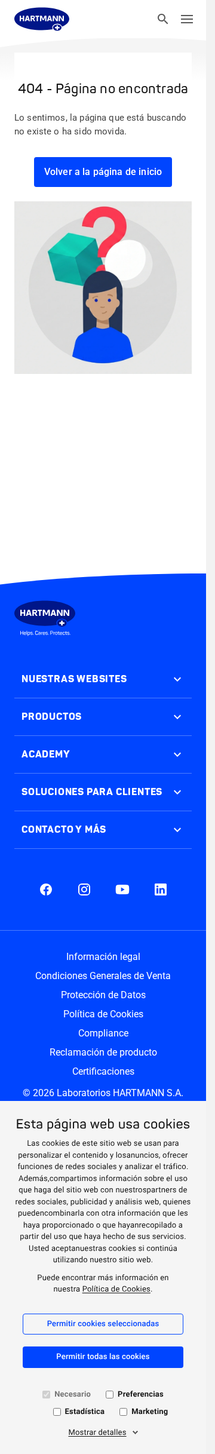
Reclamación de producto (103, 1052)
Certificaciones (103, 1071)
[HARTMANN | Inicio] (41, 19)
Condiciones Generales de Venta (103, 975)
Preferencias (141, 1394)
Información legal (103, 956)
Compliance (103, 1033)
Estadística (85, 1411)
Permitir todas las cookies (102, 1356)
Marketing (149, 1411)
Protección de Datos (103, 995)
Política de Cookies (116, 1289)
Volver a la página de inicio (103, 171)
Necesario (72, 1394)
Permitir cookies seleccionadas (103, 1324)
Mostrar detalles (97, 1432)
